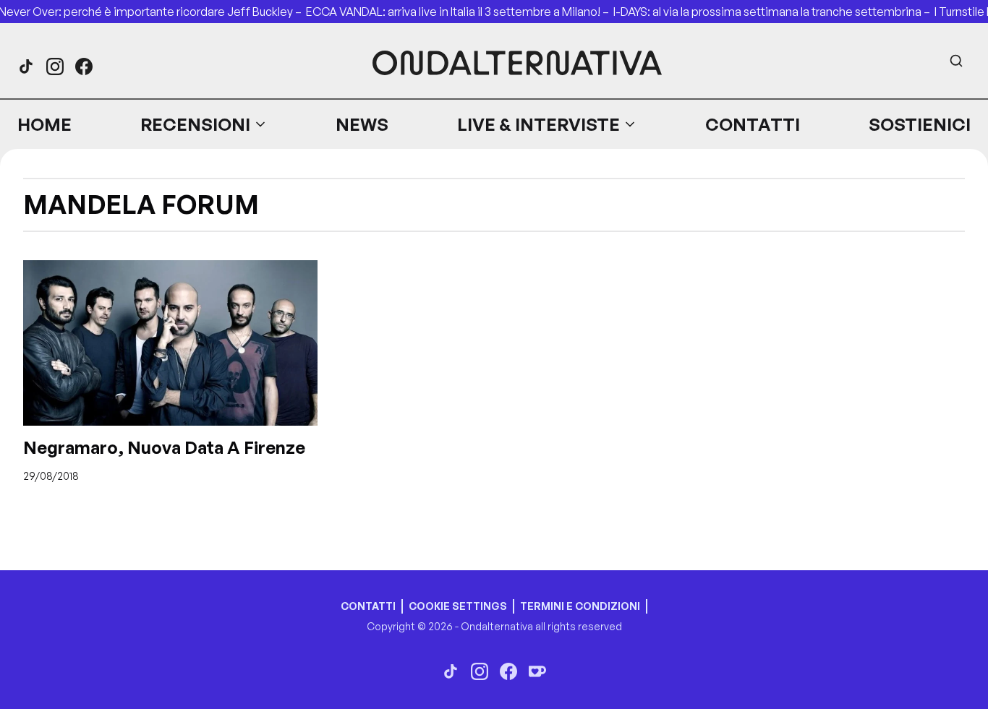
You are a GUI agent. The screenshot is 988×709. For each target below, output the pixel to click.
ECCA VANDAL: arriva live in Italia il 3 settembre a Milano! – (459, 11)
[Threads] (26, 66)
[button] (204, 124)
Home (44, 124)
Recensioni (195, 124)
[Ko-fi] (537, 671)
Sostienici (920, 124)
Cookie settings (458, 606)
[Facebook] (84, 66)
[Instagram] (55, 66)
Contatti (752, 124)
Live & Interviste (538, 124)
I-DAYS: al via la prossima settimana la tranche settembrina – (773, 11)
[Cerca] (956, 60)
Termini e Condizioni (580, 606)
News (362, 124)
